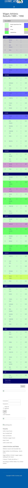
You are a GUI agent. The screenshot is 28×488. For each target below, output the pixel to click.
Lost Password (6, 414)
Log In (4, 411)
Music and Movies (7, 435)
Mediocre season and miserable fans (12, 448)
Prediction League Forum (9, 438)
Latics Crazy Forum (7, 431)
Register (5, 413)
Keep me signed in (7, 407)
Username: (5, 401)
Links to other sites (7, 442)
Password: (5, 404)
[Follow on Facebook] (12, 479)
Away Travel (6, 440)
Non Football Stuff (7, 433)
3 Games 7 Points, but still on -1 (10, 459)
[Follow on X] (16, 479)
